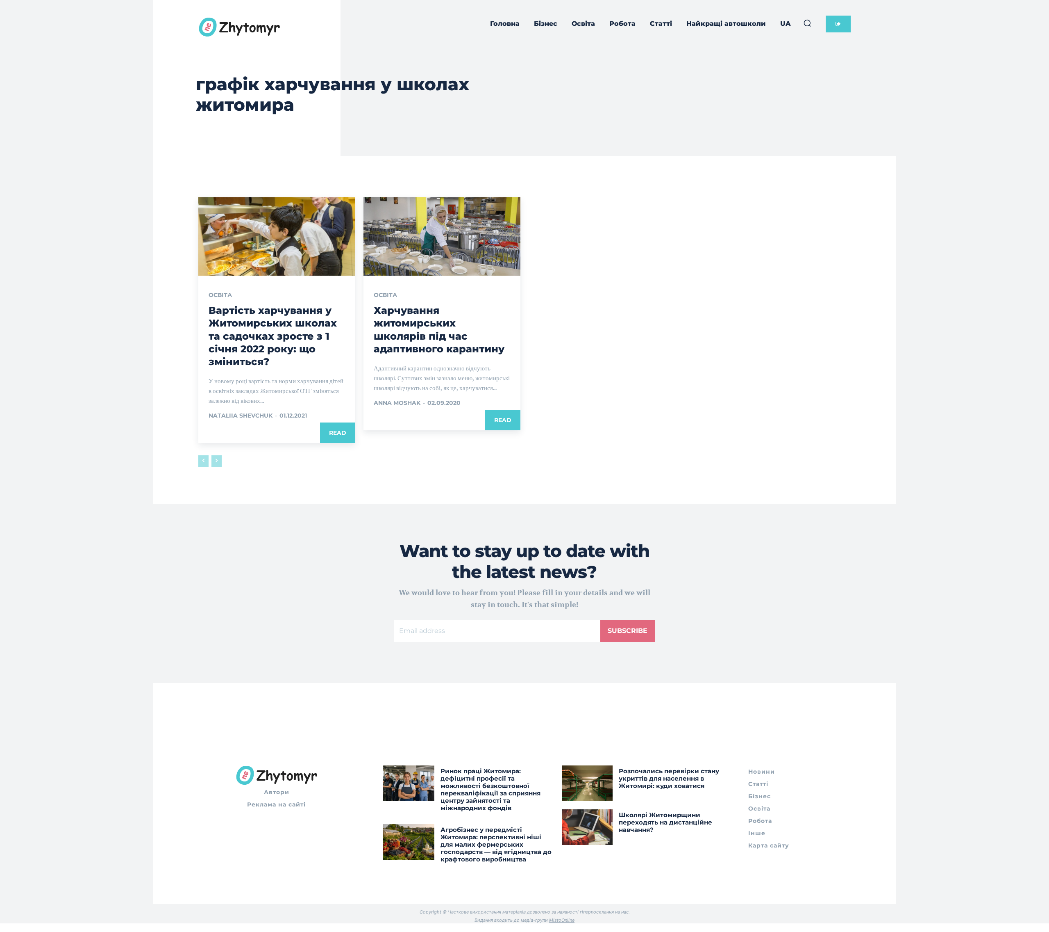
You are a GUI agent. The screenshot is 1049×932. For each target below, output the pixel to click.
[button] (807, 22)
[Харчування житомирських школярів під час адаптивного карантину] (441, 236)
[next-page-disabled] (216, 461)
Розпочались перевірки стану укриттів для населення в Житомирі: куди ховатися (669, 778)
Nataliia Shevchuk (240, 415)
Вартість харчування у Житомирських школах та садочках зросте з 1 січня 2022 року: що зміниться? (273, 336)
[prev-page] (203, 461)
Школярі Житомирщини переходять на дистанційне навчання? (665, 822)
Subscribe (627, 631)
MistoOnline (561, 920)
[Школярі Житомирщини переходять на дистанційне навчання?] (587, 827)
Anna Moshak (397, 403)
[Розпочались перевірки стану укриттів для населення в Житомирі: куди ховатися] (587, 783)
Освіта (220, 295)
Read (337, 432)
